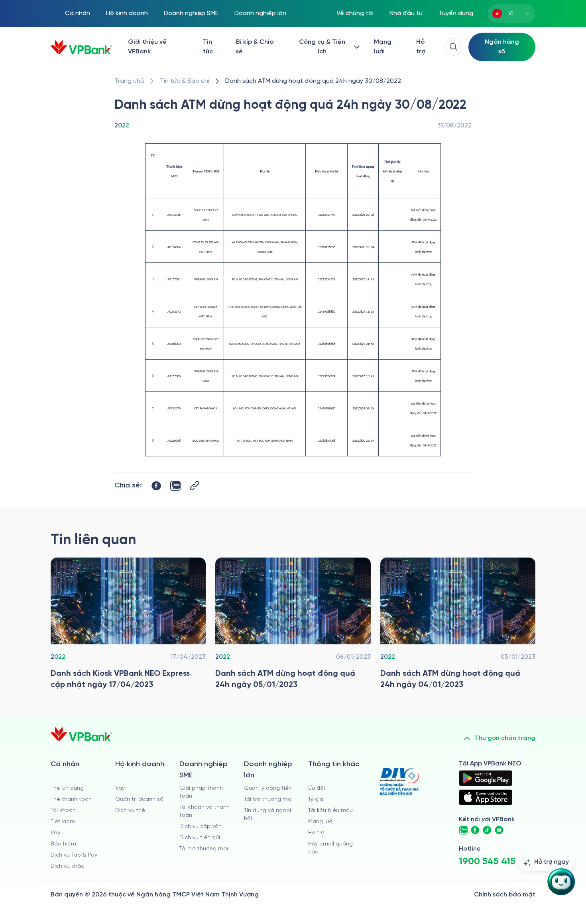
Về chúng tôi (355, 13)
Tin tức (208, 47)
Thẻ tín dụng (67, 788)
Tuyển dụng (456, 13)
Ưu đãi (316, 788)
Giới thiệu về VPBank (147, 47)
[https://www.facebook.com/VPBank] (475, 830)
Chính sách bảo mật (504, 894)
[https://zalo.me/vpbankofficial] (463, 830)
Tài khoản (63, 811)
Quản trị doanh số (139, 799)
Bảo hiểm (63, 844)
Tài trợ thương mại (203, 849)
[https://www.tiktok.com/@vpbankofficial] (487, 830)
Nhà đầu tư (406, 13)
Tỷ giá (315, 799)
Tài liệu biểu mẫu (330, 811)
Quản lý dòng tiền (268, 788)
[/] (81, 47)
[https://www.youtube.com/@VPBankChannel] (499, 830)
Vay (55, 833)
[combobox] (511, 13)
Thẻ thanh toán (71, 799)
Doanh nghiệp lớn (260, 13)
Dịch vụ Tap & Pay (74, 855)
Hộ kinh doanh (127, 13)
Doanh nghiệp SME (191, 13)
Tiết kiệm (63, 822)
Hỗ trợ (420, 47)
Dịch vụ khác (67, 866)
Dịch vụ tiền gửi (199, 838)
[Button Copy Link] (194, 485)
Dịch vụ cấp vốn (200, 827)
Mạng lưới (382, 47)
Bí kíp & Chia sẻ (255, 47)
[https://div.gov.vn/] (399, 781)
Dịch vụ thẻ (130, 811)
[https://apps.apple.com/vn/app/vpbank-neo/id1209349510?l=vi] (485, 797)
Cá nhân (77, 13)
